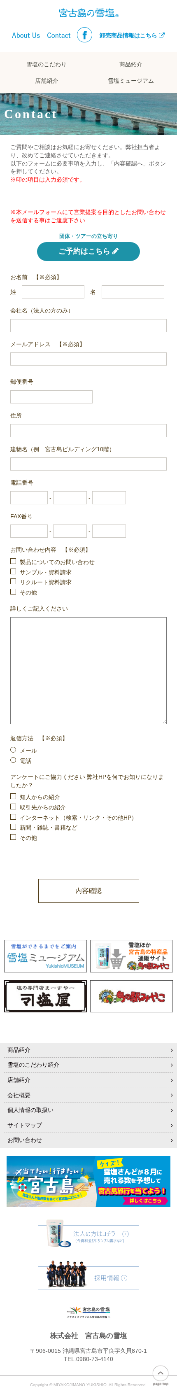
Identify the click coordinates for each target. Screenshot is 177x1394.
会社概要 (18, 1095)
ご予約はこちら (84, 251)
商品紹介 (130, 64)
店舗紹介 (46, 81)
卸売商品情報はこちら (129, 35)
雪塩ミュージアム (131, 81)
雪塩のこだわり (46, 64)
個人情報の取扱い (30, 1110)
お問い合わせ (24, 1140)
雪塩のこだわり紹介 (33, 1064)
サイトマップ (24, 1125)
